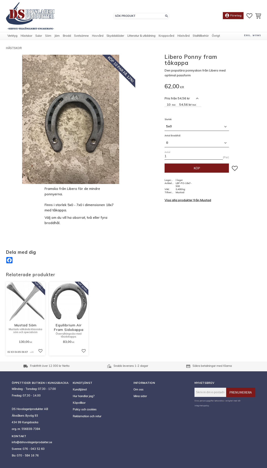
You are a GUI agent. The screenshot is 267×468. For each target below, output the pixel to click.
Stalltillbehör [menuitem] (201, 36)
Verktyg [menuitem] (12, 36)
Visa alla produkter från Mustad (188, 200)
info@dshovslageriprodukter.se (32, 442)
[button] (249, 16)
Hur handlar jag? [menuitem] (84, 396)
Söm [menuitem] (48, 36)
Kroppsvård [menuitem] (166, 36)
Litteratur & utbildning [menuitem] (141, 36)
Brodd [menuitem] (67, 36)
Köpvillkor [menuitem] (79, 403)
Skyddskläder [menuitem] (115, 36)
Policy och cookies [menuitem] (85, 409)
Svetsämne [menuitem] (81, 36)
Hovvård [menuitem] (97, 36)
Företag (233, 15)
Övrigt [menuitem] (216, 36)
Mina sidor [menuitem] (140, 396)
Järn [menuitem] (57, 36)
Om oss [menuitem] (138, 389)
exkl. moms (252, 35)
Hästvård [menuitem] (183, 36)
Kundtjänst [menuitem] (80, 389)
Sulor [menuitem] (38, 36)
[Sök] (166, 15)
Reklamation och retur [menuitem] (87, 416)
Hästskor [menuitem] (26, 36)
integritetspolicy (201, 405)
